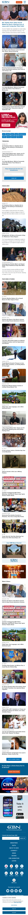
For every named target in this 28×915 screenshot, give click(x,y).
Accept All (14, 912)
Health (4, 137)
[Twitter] (20, 890)
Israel (16, 134)
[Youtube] (7, 890)
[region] (14, 905)
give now (19, 2)
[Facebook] (11, 890)
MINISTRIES (14, 843)
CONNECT (14, 851)
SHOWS (14, 856)
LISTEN (14, 861)
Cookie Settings (14, 905)
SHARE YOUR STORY (14, 771)
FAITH (14, 845)
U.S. (4, 134)
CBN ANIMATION (14, 858)
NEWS (14, 853)
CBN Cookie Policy (17, 902)
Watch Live (19, 137)
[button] (24, 2)
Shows (8, 137)
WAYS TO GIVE (14, 848)
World (12, 134)
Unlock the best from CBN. (9, 835)
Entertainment (22, 134)
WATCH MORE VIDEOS (14, 759)
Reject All (14, 908)
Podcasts (14, 137)
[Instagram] (16, 890)
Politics (7, 134)
